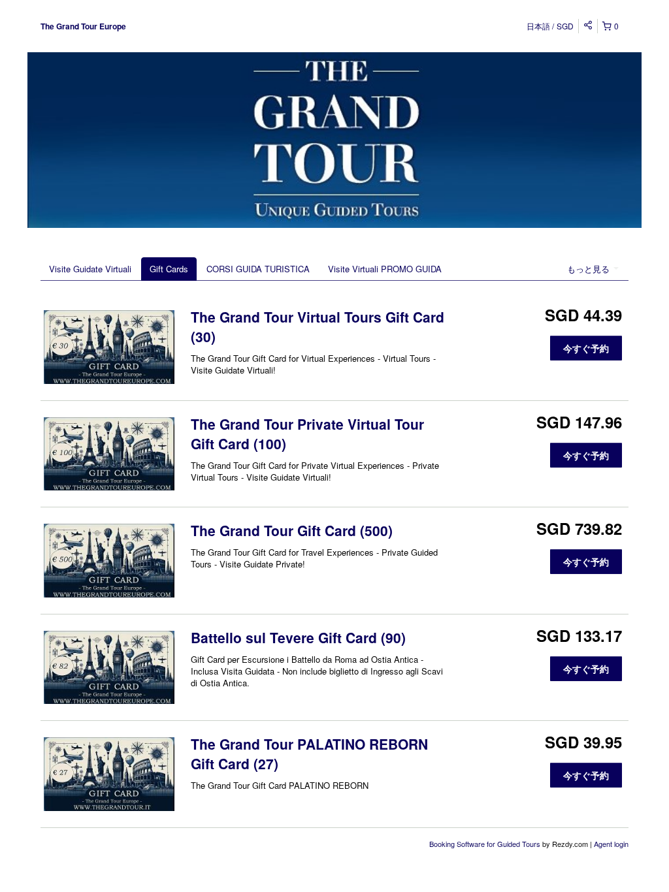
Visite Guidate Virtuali (90, 269)
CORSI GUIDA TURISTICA (258, 269)
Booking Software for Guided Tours (485, 843)
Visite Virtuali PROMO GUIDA (385, 269)
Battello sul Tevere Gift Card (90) (298, 637)
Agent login (611, 843)
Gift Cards (169, 269)
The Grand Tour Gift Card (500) (292, 530)
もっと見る (589, 269)
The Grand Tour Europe (83, 26)
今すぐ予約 (586, 348)
